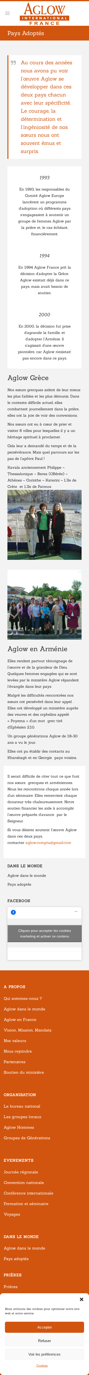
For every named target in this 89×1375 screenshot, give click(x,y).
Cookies (42, 1365)
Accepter (44, 1327)
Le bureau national (22, 1106)
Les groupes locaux (22, 1116)
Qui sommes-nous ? (23, 998)
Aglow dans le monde (26, 875)
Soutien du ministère (24, 1072)
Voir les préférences (44, 1354)
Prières (11, 1286)
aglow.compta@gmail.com (48, 842)
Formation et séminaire (26, 1203)
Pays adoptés (19, 884)
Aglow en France (20, 1019)
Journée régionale (21, 1171)
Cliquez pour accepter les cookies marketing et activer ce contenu (44, 933)
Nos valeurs (15, 1040)
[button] (81, 1299)
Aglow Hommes (19, 1127)
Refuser (44, 1341)
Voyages (12, 1214)
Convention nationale (24, 1182)
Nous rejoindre (18, 1051)
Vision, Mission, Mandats (27, 1030)
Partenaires (14, 1061)
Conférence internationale (28, 1193)
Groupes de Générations (27, 1137)
